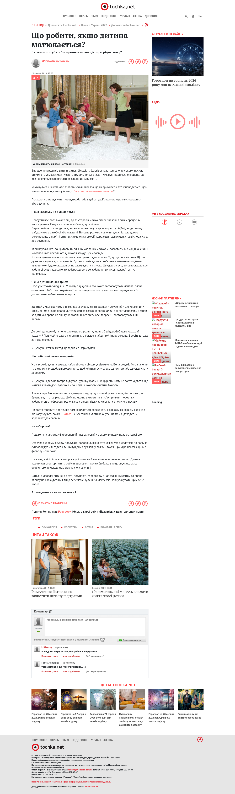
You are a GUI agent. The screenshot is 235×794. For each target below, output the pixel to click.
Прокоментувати (49, 656)
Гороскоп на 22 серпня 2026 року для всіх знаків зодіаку (74, 718)
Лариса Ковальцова (55, 60)
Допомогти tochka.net (62, 25)
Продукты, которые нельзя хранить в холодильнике (186, 322)
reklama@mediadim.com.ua (80, 770)
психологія (49, 527)
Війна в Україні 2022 (94, 25)
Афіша (137, 16)
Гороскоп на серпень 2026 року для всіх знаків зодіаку (176, 82)
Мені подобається (72, 656)
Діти (35, 77)
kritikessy (46, 647)
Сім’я (94, 16)
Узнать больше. (92, 787)
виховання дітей (111, 527)
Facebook (64, 511)
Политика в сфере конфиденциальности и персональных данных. (81, 782)
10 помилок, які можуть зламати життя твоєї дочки (120, 593)
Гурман (124, 16)
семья (89, 527)
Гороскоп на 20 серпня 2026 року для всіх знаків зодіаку (161, 718)
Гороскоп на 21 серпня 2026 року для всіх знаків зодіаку (103, 718)
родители (70, 527)
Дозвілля (151, 16)
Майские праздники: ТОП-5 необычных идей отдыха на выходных (188, 343)
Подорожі (108, 16)
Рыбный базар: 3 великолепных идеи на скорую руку (188, 368)
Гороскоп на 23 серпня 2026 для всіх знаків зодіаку (44, 718)
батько (67, 414)
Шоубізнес (68, 16)
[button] (193, 16)
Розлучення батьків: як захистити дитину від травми (56, 593)
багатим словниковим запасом (93, 191)
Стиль (83, 16)
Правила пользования (41, 782)
